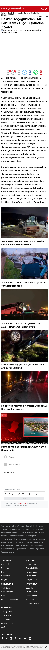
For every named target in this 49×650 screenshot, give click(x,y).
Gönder (24, 498)
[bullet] (23, 494)
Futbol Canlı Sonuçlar (9, 600)
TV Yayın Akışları (32, 603)
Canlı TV (4, 596)
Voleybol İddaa (31, 580)
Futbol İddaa (31, 564)
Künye (3, 572)
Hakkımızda (5, 576)
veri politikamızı (27, 647)
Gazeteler (29, 588)
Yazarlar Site (6, 615)
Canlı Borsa (5, 588)
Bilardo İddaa (31, 576)
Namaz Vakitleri (32, 600)
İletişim (4, 580)
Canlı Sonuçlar (7, 592)
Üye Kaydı (5, 568)
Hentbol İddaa (31, 572)
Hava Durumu (31, 592)
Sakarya (4, 16)
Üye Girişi (5, 564)
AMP (3, 627)
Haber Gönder (31, 596)
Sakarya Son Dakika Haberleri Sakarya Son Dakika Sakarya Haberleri (20, 14)
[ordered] (19, 494)
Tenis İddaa (5, 619)
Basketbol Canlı (7, 623)
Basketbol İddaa (32, 568)
